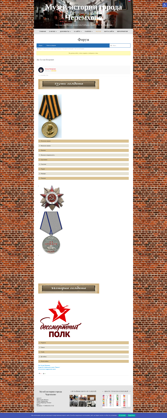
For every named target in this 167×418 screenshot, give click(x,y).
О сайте (77, 31)
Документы (64, 31)
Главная (42, 31)
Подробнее (131, 415)
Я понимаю (122, 415)
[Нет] (165, 415)
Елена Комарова (50, 69)
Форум (40, 45)
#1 (39, 75)
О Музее (52, 31)
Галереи (88, 31)
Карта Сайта (109, 31)
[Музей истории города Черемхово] (83, 14)
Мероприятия (122, 31)
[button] (164, 5)
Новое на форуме (51, 45)
